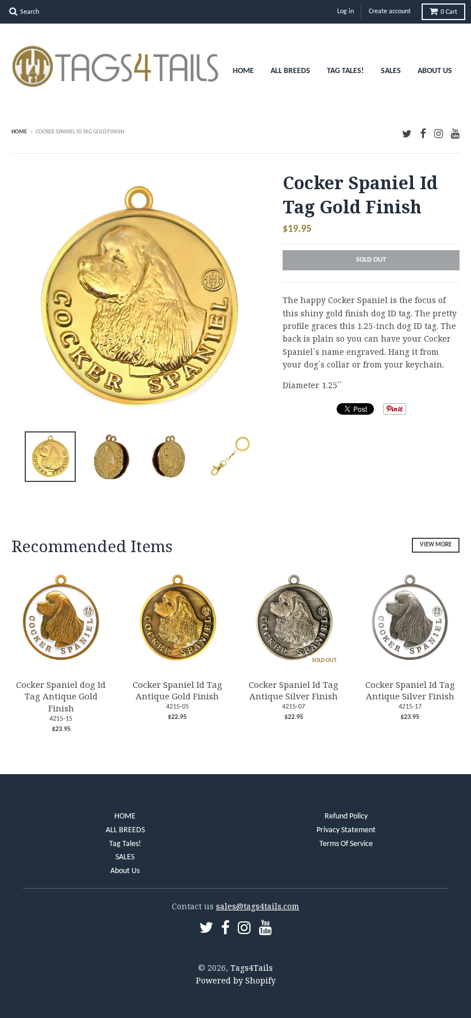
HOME (243, 71)
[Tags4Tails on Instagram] (438, 133)
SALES (391, 71)
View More (435, 545)
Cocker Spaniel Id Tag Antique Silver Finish (293, 690)
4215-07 (293, 706)
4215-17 (410, 706)
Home (19, 132)
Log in (345, 11)
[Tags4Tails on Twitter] (407, 133)
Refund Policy (346, 816)
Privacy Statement (346, 830)
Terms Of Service (346, 844)
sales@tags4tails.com (257, 906)
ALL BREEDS (290, 71)
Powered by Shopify (236, 980)
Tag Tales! (345, 71)
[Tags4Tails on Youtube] (455, 133)
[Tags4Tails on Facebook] (423, 133)
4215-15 (60, 718)
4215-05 (177, 706)
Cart (449, 12)
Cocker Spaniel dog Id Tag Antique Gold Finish (61, 696)
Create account (390, 11)
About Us (435, 71)
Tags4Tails (251, 967)
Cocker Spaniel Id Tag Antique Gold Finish (177, 690)
